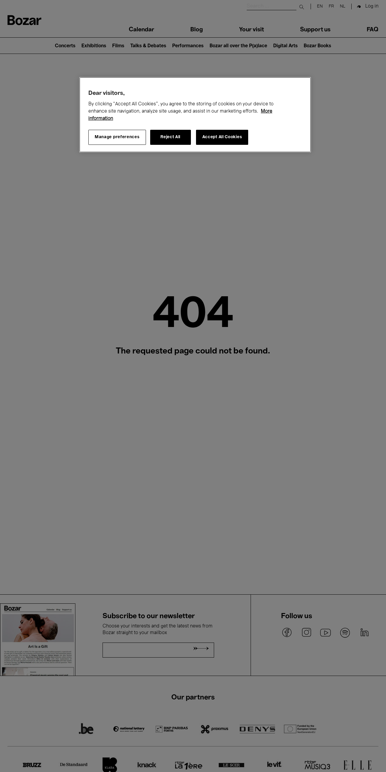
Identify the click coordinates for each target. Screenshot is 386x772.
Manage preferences (117, 137)
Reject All (170, 137)
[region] (195, 114)
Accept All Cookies (222, 137)
